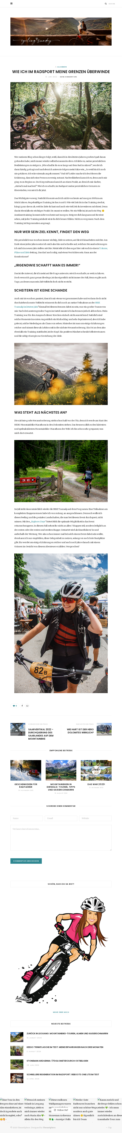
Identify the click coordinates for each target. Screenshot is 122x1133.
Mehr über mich (61, 1012)
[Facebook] (22, 706)
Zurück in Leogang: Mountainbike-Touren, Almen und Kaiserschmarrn (67, 1033)
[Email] (27, 706)
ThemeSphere (49, 1127)
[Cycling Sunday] (61, 32)
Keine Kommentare (68, 77)
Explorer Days (38, 521)
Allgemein (62, 67)
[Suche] (106, 4)
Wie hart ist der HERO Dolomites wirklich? (80, 731)
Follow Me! (62, 1110)
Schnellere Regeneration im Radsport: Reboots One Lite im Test (63, 1074)
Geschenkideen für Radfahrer (25, 786)
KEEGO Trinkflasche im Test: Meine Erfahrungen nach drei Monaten (65, 1047)
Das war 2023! (96, 784)
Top (110, 1127)
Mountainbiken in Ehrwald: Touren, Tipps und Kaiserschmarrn (61, 787)
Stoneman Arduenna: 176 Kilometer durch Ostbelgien (57, 1060)
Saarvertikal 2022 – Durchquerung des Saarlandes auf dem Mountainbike (40, 734)
